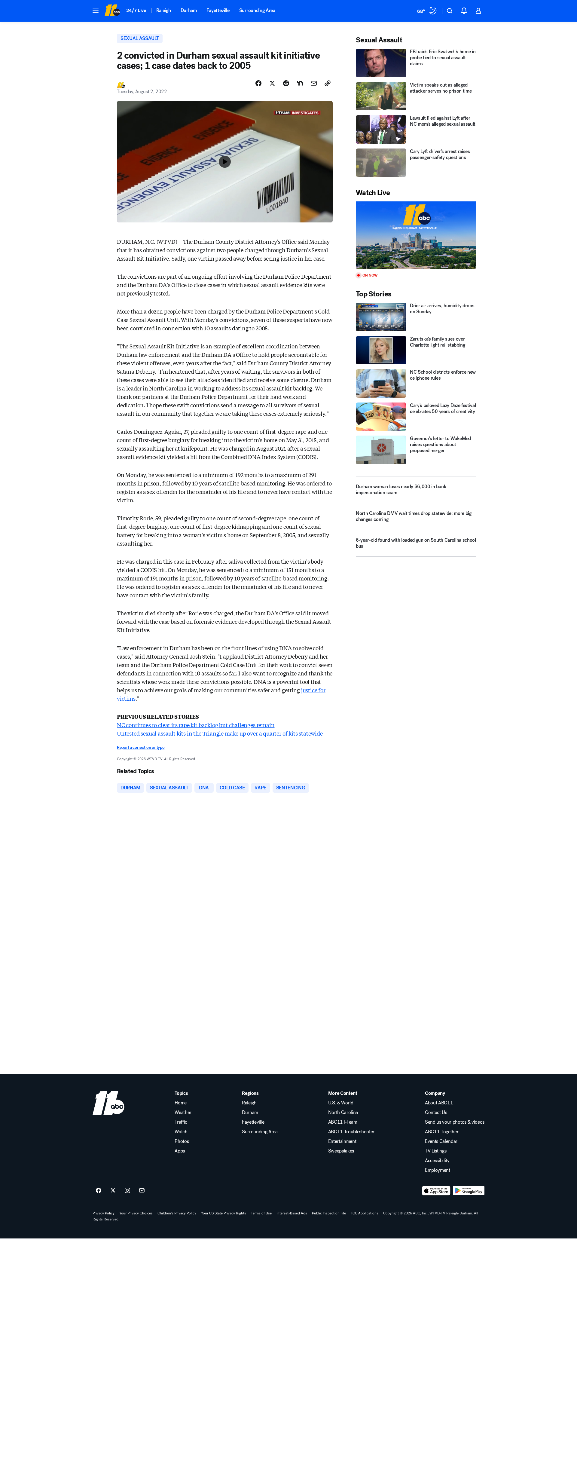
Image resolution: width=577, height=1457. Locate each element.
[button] (95, 10)
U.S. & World (340, 1102)
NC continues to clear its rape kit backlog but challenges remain (195, 725)
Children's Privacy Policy (176, 1213)
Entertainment (342, 1141)
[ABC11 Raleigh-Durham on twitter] (113, 1191)
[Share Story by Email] (314, 83)
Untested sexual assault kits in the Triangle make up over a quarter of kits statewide (220, 733)
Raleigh (163, 10)
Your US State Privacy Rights (223, 1213)
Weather (183, 1112)
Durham (189, 10)
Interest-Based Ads (291, 1213)
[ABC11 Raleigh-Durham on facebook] (99, 1191)
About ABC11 (439, 1102)
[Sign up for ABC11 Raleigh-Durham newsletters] (142, 1191)
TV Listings (435, 1151)
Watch (181, 1131)
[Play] (416, 235)
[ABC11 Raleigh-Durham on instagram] (127, 1191)
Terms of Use (261, 1213)
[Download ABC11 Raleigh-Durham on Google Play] (468, 1190)
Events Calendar (441, 1141)
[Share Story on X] (272, 83)
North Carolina (343, 1112)
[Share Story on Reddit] (286, 83)
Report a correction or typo (140, 747)
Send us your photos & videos (454, 1122)
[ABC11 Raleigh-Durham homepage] (112, 10)
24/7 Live (136, 10)
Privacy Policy (103, 1213)
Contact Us (436, 1112)
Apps (180, 1151)
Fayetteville (218, 10)
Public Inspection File (329, 1213)
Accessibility (437, 1160)
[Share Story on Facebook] (258, 83)
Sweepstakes (341, 1151)
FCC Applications (364, 1213)
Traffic (181, 1122)
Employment (437, 1170)
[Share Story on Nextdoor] (300, 83)
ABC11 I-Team (342, 1122)
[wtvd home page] (108, 1103)
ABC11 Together (442, 1131)
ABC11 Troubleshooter (351, 1131)
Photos (182, 1141)
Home (181, 1102)
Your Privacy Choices (136, 1213)
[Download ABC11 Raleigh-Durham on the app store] (436, 1190)
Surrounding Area (257, 10)
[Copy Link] (327, 83)
